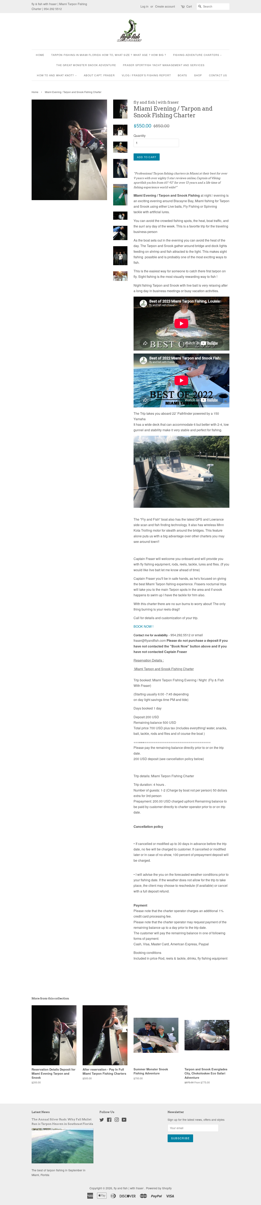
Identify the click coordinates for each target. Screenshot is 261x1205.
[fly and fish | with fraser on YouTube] (124, 1120)
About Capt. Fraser (99, 75)
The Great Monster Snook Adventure (86, 65)
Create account (165, 6)
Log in (144, 6)
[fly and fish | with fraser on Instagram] (116, 1120)
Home (40, 55)
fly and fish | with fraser (129, 1188)
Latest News (41, 1112)
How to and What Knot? (56, 75)
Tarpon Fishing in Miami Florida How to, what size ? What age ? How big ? (108, 55)
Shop (198, 75)
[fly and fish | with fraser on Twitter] (102, 1120)
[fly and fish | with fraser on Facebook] (109, 1120)
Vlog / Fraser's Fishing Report (146, 75)
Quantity (140, 135)
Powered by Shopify (159, 1188)
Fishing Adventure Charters (196, 55)
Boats (182, 75)
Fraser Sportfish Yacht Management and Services (164, 65)
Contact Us (218, 75)
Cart (189, 6)
